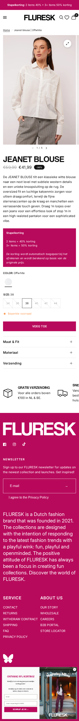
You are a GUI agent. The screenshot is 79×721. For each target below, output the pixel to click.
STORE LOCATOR (52, 631)
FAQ (6, 631)
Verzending (12, 363)
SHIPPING (10, 625)
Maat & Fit (11, 342)
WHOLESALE (49, 613)
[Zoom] (67, 43)
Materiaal (10, 352)
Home (6, 30)
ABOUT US (51, 597)
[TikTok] (26, 444)
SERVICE (12, 597)
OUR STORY (49, 607)
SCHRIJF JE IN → (21, 709)
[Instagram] (17, 444)
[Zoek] (61, 17)
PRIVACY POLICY (15, 637)
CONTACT (10, 607)
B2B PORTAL (49, 625)
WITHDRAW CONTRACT (20, 619)
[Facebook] (7, 444)
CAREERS (47, 619)
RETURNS (10, 613)
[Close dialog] (74, 669)
